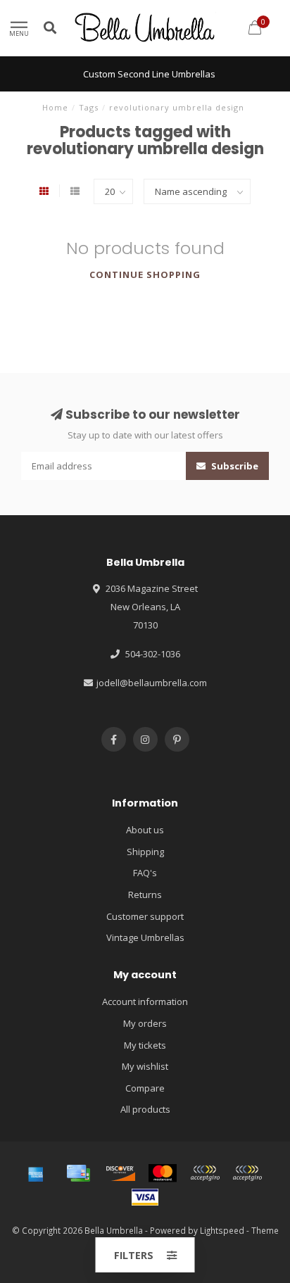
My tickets (145, 1045)
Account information (145, 1001)
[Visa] (145, 1197)
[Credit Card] (78, 1173)
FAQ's (145, 872)
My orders (145, 1023)
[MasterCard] (162, 1173)
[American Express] (35, 1173)
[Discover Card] (120, 1173)
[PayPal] (204, 1173)
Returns (145, 894)
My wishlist (145, 1066)
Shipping (145, 851)
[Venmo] (247, 1173)
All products (145, 1109)
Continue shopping (145, 274)
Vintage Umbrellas (145, 937)
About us (145, 829)
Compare (145, 1088)
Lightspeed (222, 1230)
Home (55, 107)
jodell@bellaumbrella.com (151, 682)
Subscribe (233, 466)
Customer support (145, 916)
